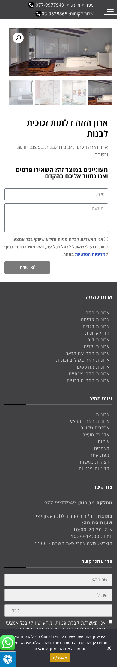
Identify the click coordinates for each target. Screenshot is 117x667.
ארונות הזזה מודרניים (88, 380)
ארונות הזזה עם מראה (87, 353)
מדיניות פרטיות (94, 468)
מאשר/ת (60, 658)
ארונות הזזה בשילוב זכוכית (83, 360)
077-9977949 (60, 502)
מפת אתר (100, 455)
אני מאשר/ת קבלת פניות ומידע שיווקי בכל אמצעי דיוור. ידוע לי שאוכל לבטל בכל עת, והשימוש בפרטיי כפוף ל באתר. (56, 246)
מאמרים (102, 448)
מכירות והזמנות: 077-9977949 (64, 5)
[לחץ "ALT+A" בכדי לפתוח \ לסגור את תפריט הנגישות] (8, 659)
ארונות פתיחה (95, 319)
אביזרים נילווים (95, 428)
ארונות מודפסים (93, 367)
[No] (109, 648)
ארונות (103, 414)
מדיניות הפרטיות (90, 254)
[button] (18, 38)
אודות (104, 441)
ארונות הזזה (98, 313)
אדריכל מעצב (96, 435)
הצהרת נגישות (95, 462)
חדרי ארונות (97, 333)
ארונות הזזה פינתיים (89, 373)
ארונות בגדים (96, 326)
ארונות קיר (99, 340)
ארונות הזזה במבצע (90, 421)
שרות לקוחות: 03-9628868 (68, 14)
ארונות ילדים (97, 346)
